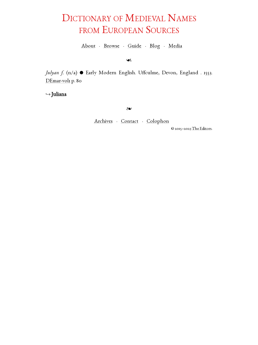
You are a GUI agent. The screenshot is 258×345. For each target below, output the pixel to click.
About (88, 46)
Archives (103, 121)
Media (175, 46)
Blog (155, 46)
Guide (134, 46)
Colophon (158, 121)
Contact (129, 121)
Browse (111, 46)
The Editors (202, 129)
